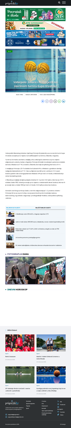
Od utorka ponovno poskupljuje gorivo (28, 237)
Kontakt (44, 408)
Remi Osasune (10, 357)
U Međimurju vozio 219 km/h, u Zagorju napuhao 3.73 (32, 214)
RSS (61, 401)
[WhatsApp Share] (59, 101)
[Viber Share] (51, 101)
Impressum (45, 406)
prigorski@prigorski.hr (13, 414)
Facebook (62, 404)
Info (43, 403)
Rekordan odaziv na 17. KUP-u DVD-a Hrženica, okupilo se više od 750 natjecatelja (37, 229)
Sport (9, 51)
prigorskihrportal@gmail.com (16, 417)
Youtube (62, 412)
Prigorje (28, 406)
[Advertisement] (35, 115)
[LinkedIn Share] (63, 101)
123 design (63, 424)
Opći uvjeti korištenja (47, 410)
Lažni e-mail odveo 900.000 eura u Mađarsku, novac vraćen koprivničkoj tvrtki (40, 222)
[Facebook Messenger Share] (42, 101)
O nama (44, 401)
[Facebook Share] (47, 101)
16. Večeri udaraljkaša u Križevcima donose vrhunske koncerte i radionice (39, 245)
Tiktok (61, 415)
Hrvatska (28, 401)
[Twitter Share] (55, 101)
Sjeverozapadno (30, 403)
